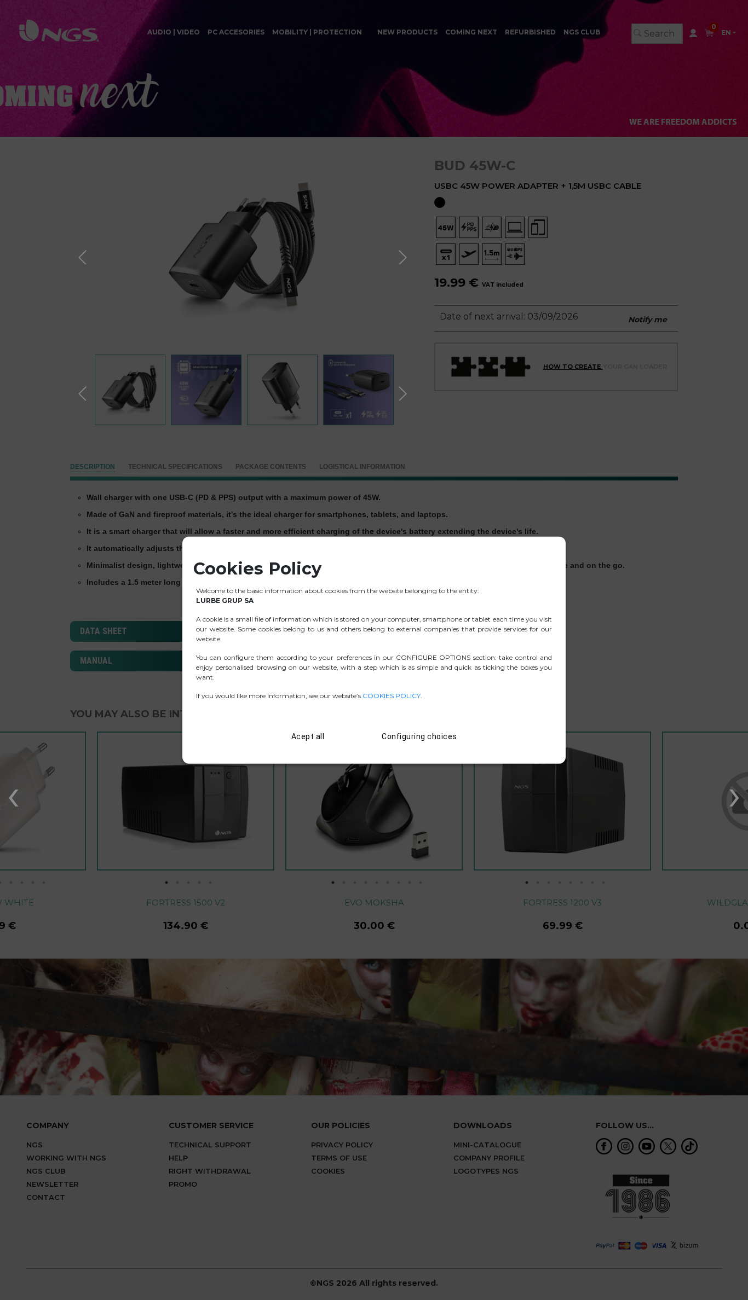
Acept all (308, 736)
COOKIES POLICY (392, 695)
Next (404, 255)
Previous (83, 255)
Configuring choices (419, 736)
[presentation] (13, 794)
